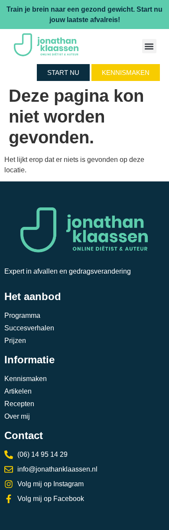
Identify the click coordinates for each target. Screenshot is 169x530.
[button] (149, 46)
